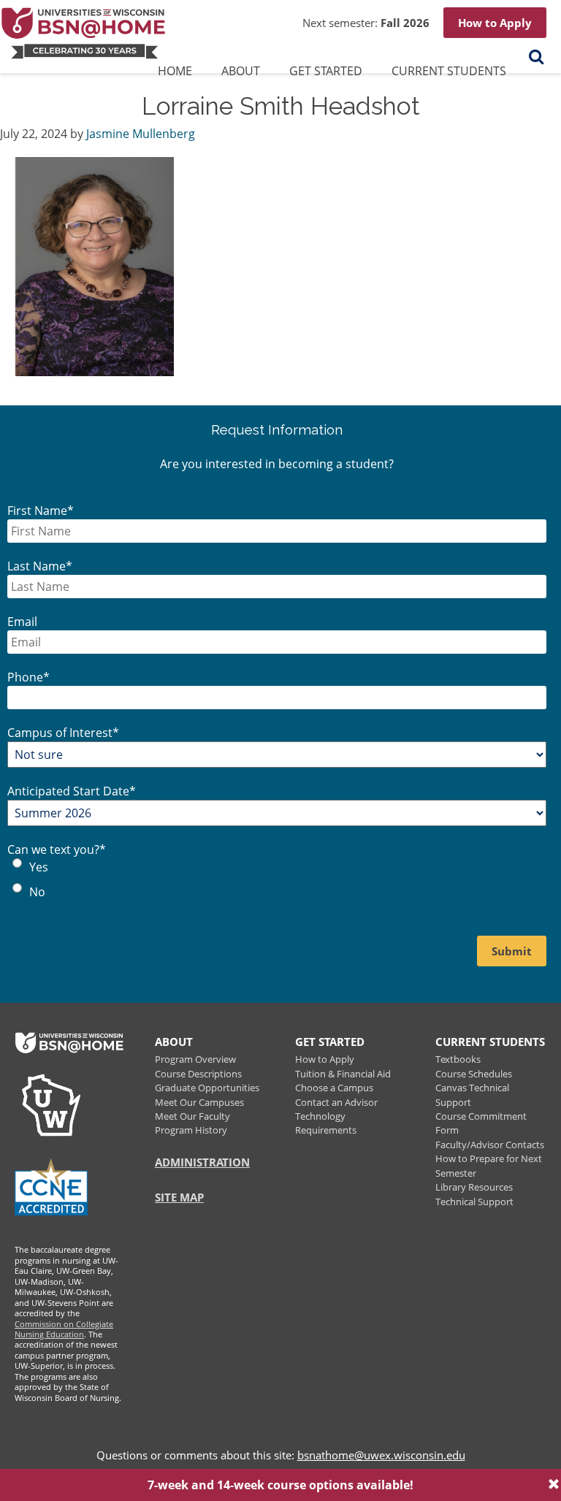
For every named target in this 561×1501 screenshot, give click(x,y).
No (37, 892)
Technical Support (474, 1201)
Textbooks (458, 1059)
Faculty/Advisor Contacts (489, 1144)
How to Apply (495, 22)
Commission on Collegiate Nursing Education (64, 1329)
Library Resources (474, 1186)
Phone (28, 677)
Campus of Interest (63, 733)
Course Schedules (473, 1073)
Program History (191, 1130)
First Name (40, 511)
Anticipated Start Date (71, 791)
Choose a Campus (334, 1087)
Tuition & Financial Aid (343, 1073)
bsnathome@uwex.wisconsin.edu (381, 1455)
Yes (38, 867)
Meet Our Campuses (199, 1102)
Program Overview (195, 1059)
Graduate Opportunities (207, 1087)
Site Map (179, 1197)
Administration (202, 1162)
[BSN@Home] (92, 31)
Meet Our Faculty (192, 1116)
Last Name (39, 566)
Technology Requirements (325, 1123)
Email (22, 622)
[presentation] (241, 74)
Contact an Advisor (336, 1102)
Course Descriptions (198, 1073)
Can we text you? (56, 849)
